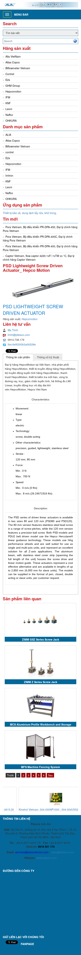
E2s (7, 80)
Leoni (8, 109)
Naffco (9, 115)
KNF (8, 103)
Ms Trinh (13, 330)
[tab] (18, 357)
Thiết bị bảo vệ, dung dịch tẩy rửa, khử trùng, (30, 213)
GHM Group (12, 85)
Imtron (9, 175)
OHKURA (11, 120)
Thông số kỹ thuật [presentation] (48, 357)
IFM (7, 97)
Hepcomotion (13, 91)
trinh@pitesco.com (19, 335)
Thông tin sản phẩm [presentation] (18, 357)
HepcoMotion (27, 364)
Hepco (31, 389)
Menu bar (21, 14)
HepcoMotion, (18, 389)
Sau (50, 775)
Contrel (9, 74)
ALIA (8, 135)
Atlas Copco (12, 62)
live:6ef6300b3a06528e (22, 344)
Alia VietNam (13, 56)
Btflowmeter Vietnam (17, 68)
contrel (9, 152)
